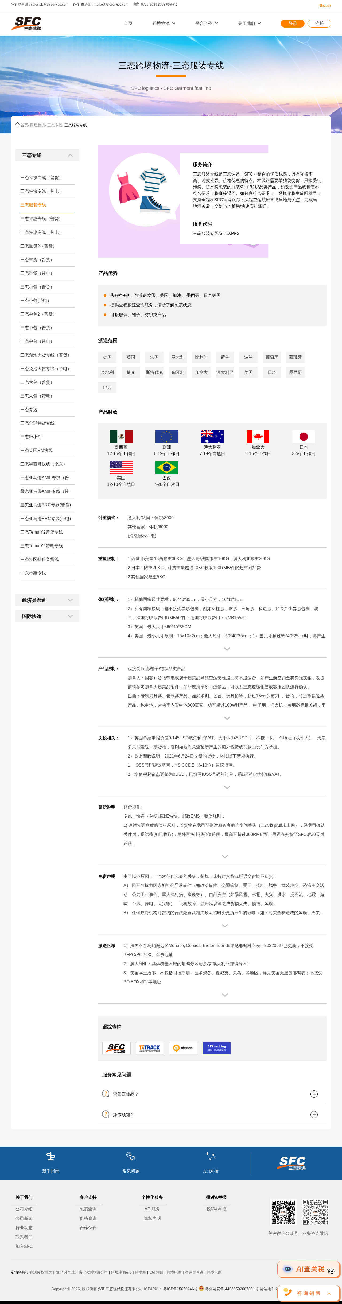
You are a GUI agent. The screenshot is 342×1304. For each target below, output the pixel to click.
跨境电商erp (121, 1272)
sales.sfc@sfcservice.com (49, 4)
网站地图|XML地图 (275, 1289)
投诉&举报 (217, 1209)
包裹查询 (88, 1209)
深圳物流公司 (97, 1272)
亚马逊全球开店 (68, 1272)
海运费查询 (194, 1272)
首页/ (25, 125)
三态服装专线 (75, 125)
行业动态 (24, 1227)
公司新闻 (24, 1218)
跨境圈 (140, 1272)
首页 (128, 23)
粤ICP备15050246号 (180, 1289)
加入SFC (24, 1246)
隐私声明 (152, 1218)
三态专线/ (55, 125)
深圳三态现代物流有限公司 (120, 1289)
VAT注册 (156, 1272)
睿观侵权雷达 (40, 1272)
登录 (293, 23)
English (325, 5)
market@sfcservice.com (111, 4)
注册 (319, 23)
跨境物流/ (38, 125)
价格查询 (88, 1218)
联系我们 (24, 1237)
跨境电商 (174, 1272)
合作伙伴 (88, 1227)
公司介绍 (24, 1209)
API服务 (152, 1209)
